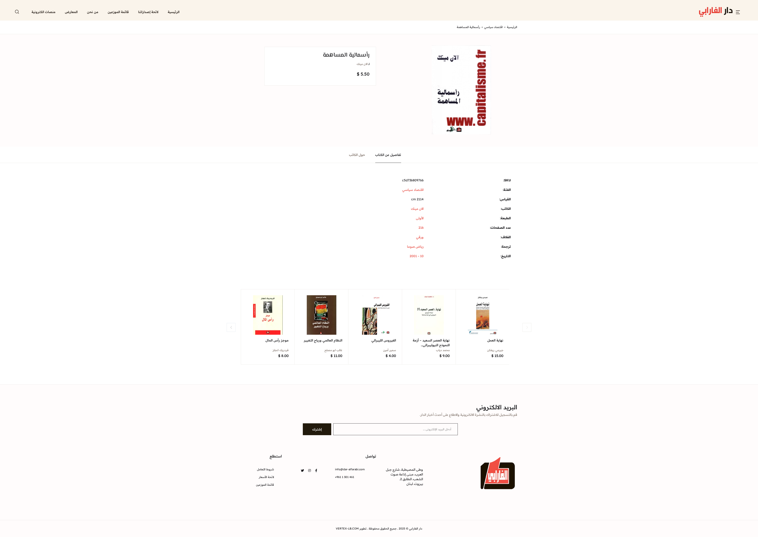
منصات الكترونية (43, 12)
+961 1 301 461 (344, 477)
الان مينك (362, 64)
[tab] (388, 155)
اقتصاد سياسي (493, 27)
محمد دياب (443, 350)
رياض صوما (415, 246)
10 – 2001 (417, 256)
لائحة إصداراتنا (148, 12)
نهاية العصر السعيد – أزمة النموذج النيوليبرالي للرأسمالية (431, 345)
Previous (231, 327)
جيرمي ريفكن (495, 350)
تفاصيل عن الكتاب (388, 155)
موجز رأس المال (277, 340)
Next (527, 327)
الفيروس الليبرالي (383, 340)
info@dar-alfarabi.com (350, 469)
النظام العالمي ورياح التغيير (323, 340)
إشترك (317, 429)
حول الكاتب (357, 155)
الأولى (420, 218)
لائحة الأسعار (266, 477)
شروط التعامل (265, 469)
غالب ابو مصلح (333, 350)
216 (421, 228)
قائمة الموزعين (118, 12)
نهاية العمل (495, 340)
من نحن (92, 12)
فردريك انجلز (281, 350)
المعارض (71, 12)
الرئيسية (173, 12)
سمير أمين (389, 350)
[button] (738, 12)
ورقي (420, 237)
